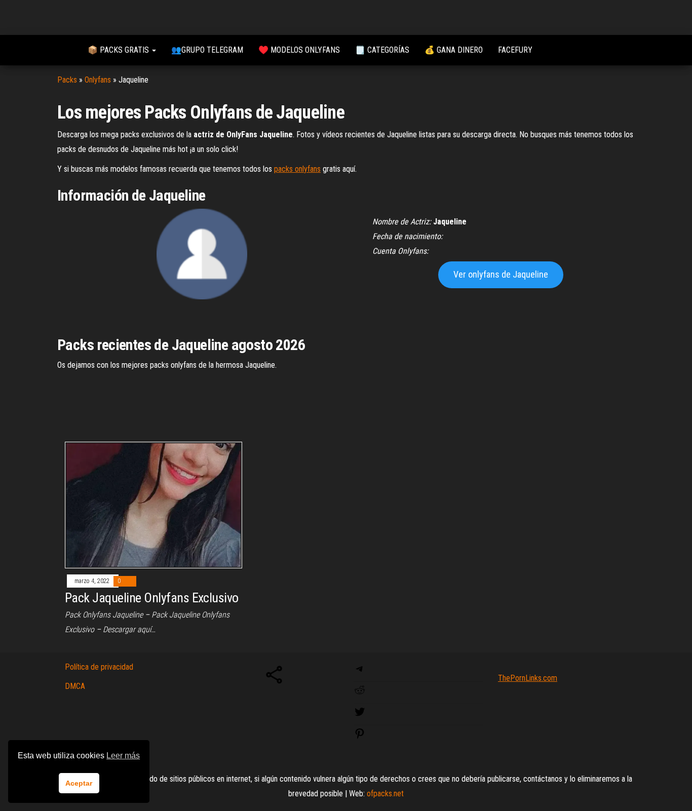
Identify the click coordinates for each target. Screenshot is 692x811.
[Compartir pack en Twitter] (360, 715)
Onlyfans (98, 80)
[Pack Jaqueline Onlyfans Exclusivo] (153, 504)
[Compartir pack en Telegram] (360, 672)
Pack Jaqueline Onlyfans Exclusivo (152, 597)
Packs (67, 80)
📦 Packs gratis (119, 50)
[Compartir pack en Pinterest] (360, 737)
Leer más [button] (123, 755)
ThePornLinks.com (527, 678)
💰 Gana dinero (454, 50)
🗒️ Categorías (382, 50)
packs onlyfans (297, 169)
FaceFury (515, 50)
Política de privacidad (99, 667)
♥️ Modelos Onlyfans (299, 50)
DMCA (75, 686)
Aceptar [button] (78, 783)
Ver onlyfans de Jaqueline (500, 274)
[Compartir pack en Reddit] (360, 693)
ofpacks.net (385, 793)
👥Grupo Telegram (207, 50)
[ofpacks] (65, 50)
